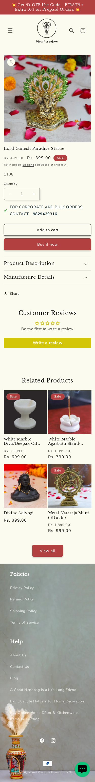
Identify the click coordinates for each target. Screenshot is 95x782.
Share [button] (15, 293)
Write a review (47, 343)
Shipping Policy (23, 611)
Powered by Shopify (65, 772)
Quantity (10, 184)
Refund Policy (22, 599)
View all (47, 550)
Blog (14, 678)
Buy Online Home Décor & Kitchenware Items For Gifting (44, 715)
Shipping (28, 165)
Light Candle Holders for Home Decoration (47, 701)
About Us (18, 655)
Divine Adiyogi (19, 513)
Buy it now (47, 244)
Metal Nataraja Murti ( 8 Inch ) (69, 515)
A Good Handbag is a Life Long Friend (43, 689)
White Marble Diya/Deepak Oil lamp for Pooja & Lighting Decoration (24, 441)
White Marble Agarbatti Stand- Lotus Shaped (64, 441)
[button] (10, 30)
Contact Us (19, 666)
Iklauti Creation (39, 772)
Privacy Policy (22, 587)
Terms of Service (24, 622)
